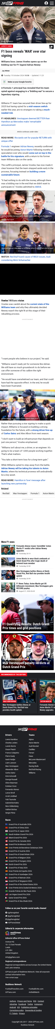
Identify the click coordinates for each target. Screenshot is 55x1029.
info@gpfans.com (12, 957)
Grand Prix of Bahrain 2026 (19, 878)
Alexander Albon (11, 769)
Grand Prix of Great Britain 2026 (21, 854)
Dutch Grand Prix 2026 (18, 864)
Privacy (22, 1013)
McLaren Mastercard (37, 759)
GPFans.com (10, 992)
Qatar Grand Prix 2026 (18, 898)
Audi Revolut (34, 746)
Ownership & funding (33, 1010)
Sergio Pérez (10, 813)
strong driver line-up (42, 430)
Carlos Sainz (10, 433)
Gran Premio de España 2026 (20, 871)
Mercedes (32, 763)
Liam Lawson (10, 763)
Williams (13, 300)
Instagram (38, 1004)
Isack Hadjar (10, 759)
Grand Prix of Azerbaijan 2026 (20, 874)
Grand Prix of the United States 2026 (23, 884)
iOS (18, 1007)
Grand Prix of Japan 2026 (19, 831)
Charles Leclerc (11, 743)
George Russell (11, 779)
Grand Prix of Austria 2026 (19, 851)
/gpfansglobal (13, 913)
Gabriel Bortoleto (12, 803)
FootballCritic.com (36, 989)
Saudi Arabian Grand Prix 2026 (21, 834)
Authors (13, 1001)
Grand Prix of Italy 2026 (18, 868)
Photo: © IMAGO (7, 41)
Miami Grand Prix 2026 (18, 838)
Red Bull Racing (35, 769)
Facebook (22, 1004)
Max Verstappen (20, 493)
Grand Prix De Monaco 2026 (20, 844)
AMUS (38, 187)
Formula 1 (6, 146)
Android (13, 1007)
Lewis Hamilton (11, 739)
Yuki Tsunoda (10, 799)
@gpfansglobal (13, 916)
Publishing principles (29, 1007)
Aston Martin (26, 149)
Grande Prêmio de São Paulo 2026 (22, 891)
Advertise (13, 1004)
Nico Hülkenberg (11, 806)
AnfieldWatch (34, 992)
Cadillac (32, 749)
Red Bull (6, 493)
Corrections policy (17, 1010)
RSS (34, 1001)
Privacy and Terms (24, 1001)
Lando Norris (10, 746)
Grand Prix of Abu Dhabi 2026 (20, 901)
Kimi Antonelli (10, 776)
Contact (41, 1001)
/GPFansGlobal (13, 923)
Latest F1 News (6, 46)
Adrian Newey (27, 146)
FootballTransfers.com (14, 989)
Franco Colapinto (12, 753)
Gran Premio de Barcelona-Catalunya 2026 (26, 848)
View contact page (11, 977)
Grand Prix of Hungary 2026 (20, 861)
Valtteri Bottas (11, 809)
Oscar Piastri (10, 749)
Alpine (31, 739)
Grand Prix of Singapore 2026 (20, 881)
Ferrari (31, 753)
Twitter (30, 1004)
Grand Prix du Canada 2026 (20, 841)
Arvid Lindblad (11, 796)
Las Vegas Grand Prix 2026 (19, 894)
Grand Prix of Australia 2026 (20, 824)
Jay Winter (6, 71)
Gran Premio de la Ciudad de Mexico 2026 (25, 888)
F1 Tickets (14, 1013)
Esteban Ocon (10, 786)
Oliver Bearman (11, 783)
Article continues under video (27, 132)
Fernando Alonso (12, 789)
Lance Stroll (10, 793)
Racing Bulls (33, 766)
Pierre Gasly (10, 756)
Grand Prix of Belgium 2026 (19, 858)
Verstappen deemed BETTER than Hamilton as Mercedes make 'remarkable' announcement (25, 121)
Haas (31, 756)
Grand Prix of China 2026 (19, 828)
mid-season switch (38, 106)
